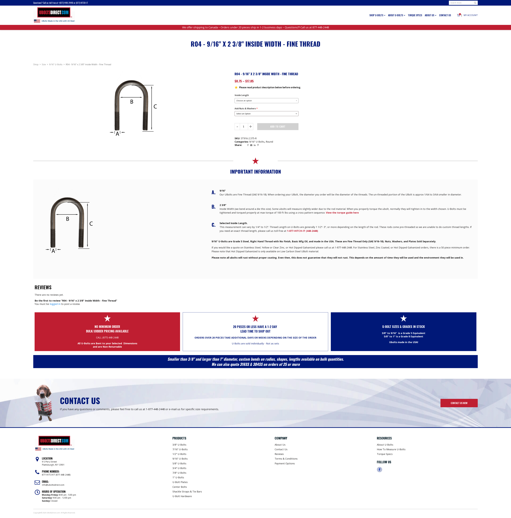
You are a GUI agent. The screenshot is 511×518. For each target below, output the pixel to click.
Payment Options (285, 463)
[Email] (252, 145)
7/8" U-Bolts (179, 472)
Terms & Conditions (286, 458)
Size (44, 64)
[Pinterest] (258, 145)
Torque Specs (415, 15)
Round (269, 141)
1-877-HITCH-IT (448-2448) (302, 230)
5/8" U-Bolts (179, 463)
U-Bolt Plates (180, 482)
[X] (245, 145)
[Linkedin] (255, 145)
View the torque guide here (342, 212)
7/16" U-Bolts (180, 449)
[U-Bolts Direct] (54, 15)
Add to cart (277, 126)
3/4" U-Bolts (179, 468)
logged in (55, 304)
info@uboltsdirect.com (53, 484)
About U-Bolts (395, 15)
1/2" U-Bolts (179, 454)
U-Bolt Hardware (182, 496)
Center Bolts (179, 486)
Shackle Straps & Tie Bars (187, 491)
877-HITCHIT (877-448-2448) (56, 474)
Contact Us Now (459, 403)
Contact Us (445, 15)
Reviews (279, 454)
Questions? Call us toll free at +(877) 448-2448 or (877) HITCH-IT (60, 2)
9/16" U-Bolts (55, 64)
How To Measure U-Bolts (391, 449)
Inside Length (242, 95)
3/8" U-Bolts (179, 444)
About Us (429, 15)
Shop (35, 64)
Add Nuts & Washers (246, 108)
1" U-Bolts (178, 477)
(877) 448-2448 (110, 337)
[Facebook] (248, 145)
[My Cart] (458, 15)
